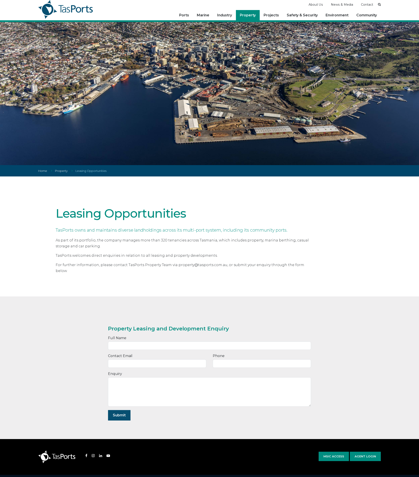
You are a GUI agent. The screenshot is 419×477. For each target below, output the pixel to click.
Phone (219, 356)
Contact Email (120, 356)
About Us (316, 4)
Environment (337, 15)
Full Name (117, 338)
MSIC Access (333, 456)
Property (248, 15)
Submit (119, 415)
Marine (203, 15)
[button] (379, 4)
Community (366, 15)
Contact (367, 4)
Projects (271, 15)
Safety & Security (302, 15)
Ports (184, 15)
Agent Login (365, 456)
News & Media (342, 4)
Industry (224, 15)
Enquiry (115, 374)
